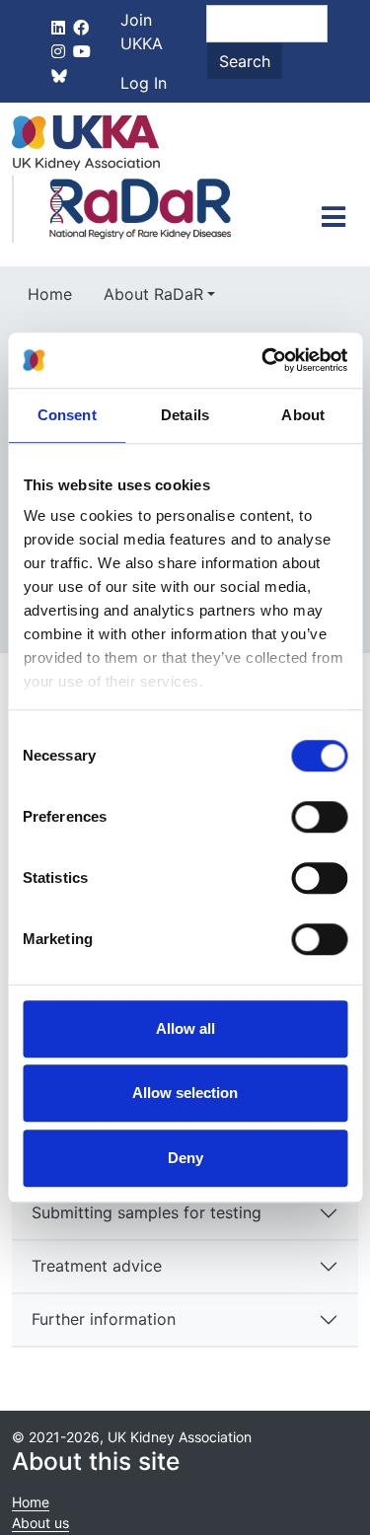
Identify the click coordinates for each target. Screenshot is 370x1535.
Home (50, 294)
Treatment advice (97, 1266)
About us (40, 1522)
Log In (143, 83)
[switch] (319, 817)
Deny (185, 1157)
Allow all (185, 1028)
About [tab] (303, 414)
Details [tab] (185, 414)
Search (244, 61)
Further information (104, 1319)
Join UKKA (141, 31)
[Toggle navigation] (333, 217)
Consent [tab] (67, 414)
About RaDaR (153, 294)
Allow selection (185, 1092)
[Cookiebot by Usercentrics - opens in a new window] (263, 360)
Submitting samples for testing (146, 1212)
